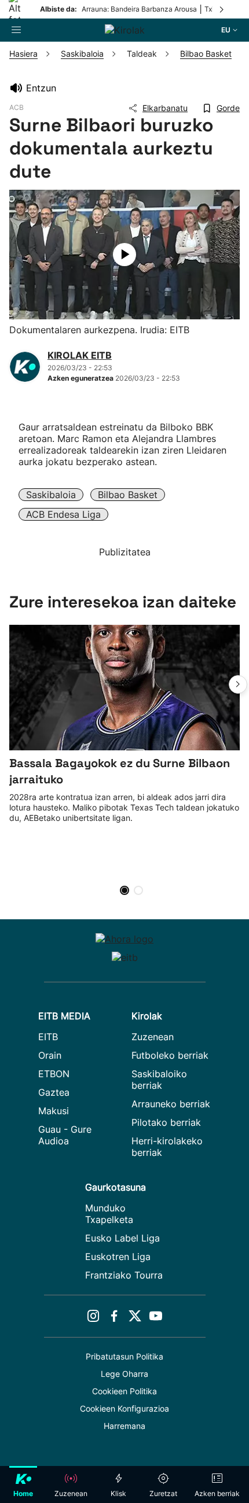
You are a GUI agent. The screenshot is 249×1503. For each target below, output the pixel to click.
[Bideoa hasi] (124, 254)
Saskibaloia (51, 494)
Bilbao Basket (128, 494)
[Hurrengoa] (222, 9)
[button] (238, 684)
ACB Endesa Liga (63, 514)
